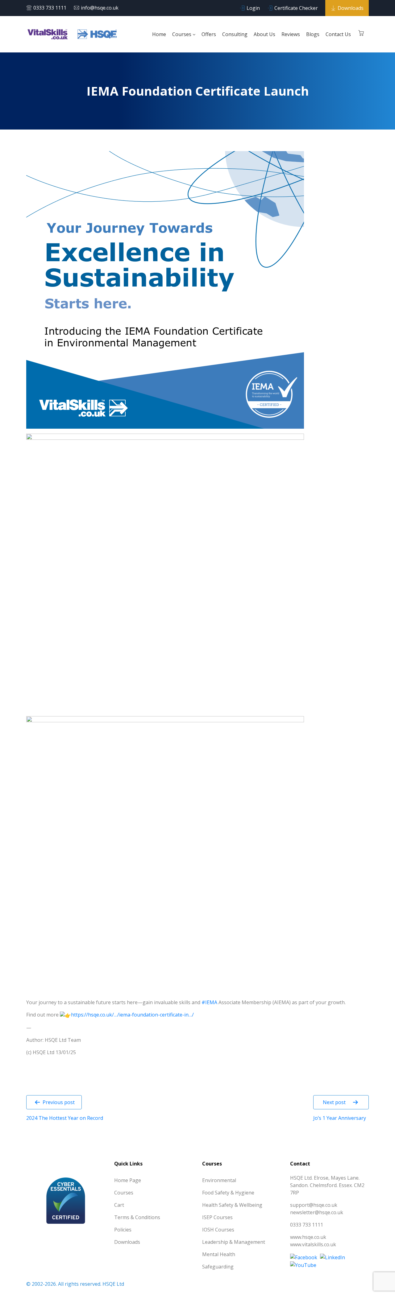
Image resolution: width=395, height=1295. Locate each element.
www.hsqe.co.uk (308, 1237)
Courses (182, 34)
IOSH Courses (218, 1229)
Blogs (312, 34)
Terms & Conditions (137, 1217)
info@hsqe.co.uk (99, 7)
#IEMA (209, 1002)
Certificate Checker (296, 8)
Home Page (127, 1180)
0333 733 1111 (49, 7)
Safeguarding (218, 1266)
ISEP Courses (217, 1217)
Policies (122, 1229)
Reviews (290, 34)
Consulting (234, 34)
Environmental (219, 1180)
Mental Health (218, 1254)
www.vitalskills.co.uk (313, 1244)
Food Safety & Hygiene (228, 1192)
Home (159, 34)
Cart (119, 1205)
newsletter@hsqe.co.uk (316, 1212)
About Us (264, 34)
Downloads (351, 8)
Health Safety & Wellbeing (232, 1205)
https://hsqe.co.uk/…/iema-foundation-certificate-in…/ (132, 1014)
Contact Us (338, 34)
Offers (209, 34)
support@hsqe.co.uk (313, 1205)
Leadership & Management (233, 1242)
